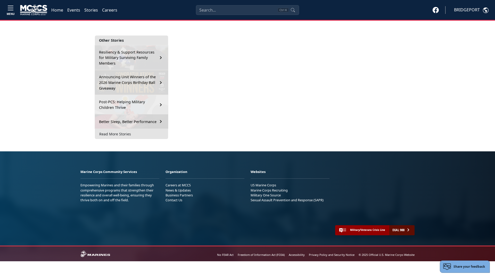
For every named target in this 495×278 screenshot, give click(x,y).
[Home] (33, 10)
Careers (109, 10)
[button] (436, 10)
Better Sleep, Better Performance (128, 121)
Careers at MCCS (178, 185)
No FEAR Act (225, 255)
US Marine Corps (263, 185)
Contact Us (174, 200)
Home (57, 10)
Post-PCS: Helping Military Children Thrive (122, 104)
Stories (91, 10)
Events (73, 10)
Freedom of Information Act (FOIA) (261, 255)
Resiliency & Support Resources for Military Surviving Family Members (126, 58)
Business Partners (179, 195)
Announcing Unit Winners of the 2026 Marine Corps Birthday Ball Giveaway (127, 82)
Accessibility (297, 255)
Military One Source (266, 195)
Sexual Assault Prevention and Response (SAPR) (287, 200)
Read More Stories (115, 134)
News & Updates (178, 190)
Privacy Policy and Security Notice (331, 255)
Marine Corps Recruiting (269, 190)
